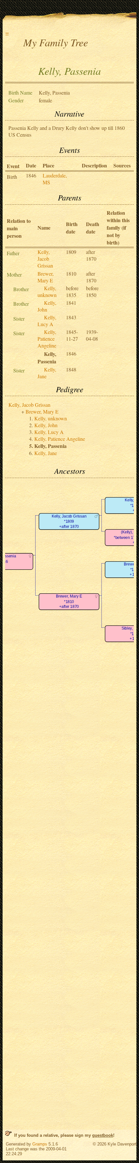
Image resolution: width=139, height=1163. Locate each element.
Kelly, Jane (45, 453)
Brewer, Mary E (45, 277)
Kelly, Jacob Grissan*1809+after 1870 (69, 521)
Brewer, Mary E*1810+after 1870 (69, 601)
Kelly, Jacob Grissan (45, 258)
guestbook (102, 1135)
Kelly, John (46, 306)
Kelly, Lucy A (46, 320)
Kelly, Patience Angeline (46, 338)
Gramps (39, 1144)
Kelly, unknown (47, 291)
